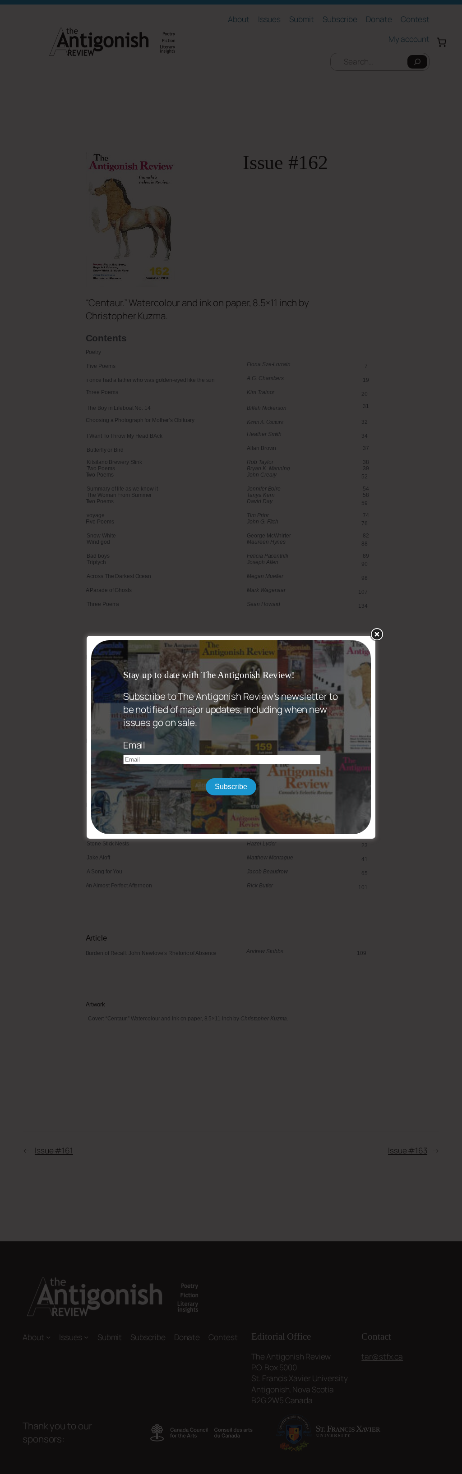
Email (134, 745)
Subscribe (231, 786)
